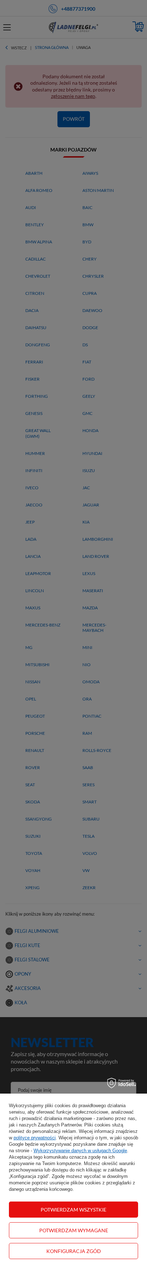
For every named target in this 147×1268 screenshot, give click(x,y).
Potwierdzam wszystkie (73, 1210)
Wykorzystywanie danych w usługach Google (80, 1150)
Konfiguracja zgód (73, 1251)
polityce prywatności (35, 1137)
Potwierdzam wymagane (73, 1230)
